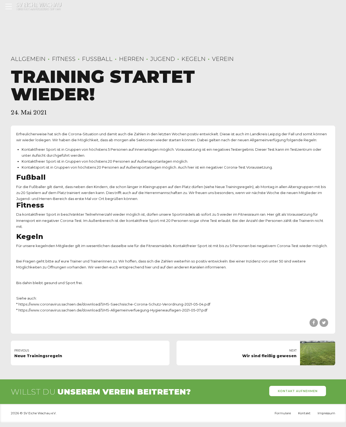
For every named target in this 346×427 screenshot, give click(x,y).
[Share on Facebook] (314, 322)
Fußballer (37, 187)
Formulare (283, 413)
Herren (131, 58)
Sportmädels (183, 214)
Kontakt (304, 413)
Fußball (97, 58)
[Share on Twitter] (324, 322)
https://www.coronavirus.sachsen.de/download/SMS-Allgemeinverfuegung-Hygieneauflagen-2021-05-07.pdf (112, 310)
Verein (223, 58)
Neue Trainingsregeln (233, 187)
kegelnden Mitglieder (55, 246)
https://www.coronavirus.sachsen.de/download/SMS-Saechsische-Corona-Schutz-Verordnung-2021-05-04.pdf (114, 304)
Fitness (63, 58)
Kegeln (193, 58)
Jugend (162, 58)
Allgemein (28, 58)
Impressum (326, 413)
